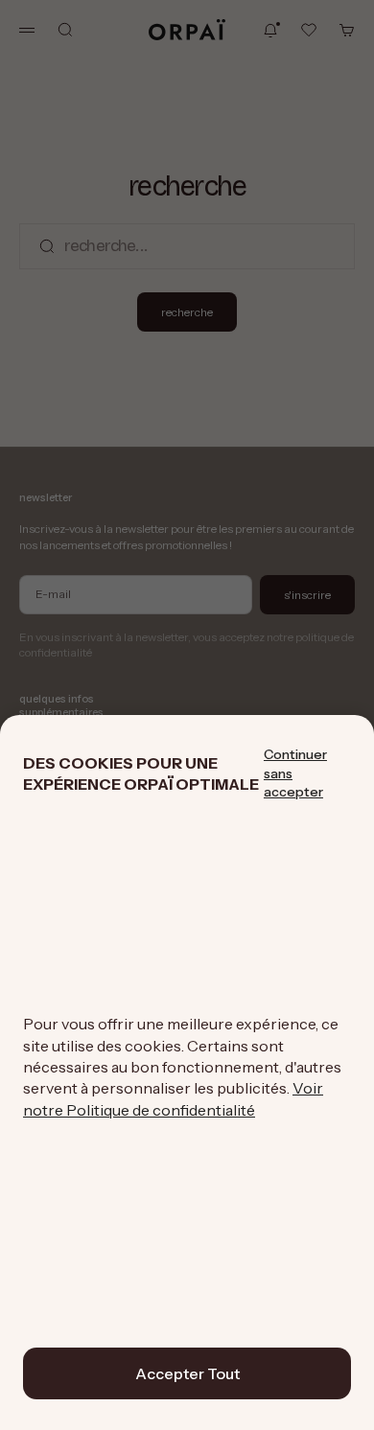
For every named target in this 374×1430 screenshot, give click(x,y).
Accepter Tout (187, 1373)
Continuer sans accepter (295, 773)
